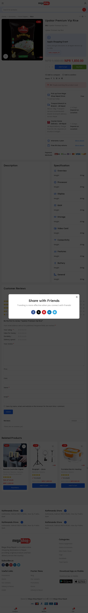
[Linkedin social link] (49, 312)
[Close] (76, 297)
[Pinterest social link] (44, 312)
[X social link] (38, 312)
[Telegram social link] (55, 312)
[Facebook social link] (33, 312)
